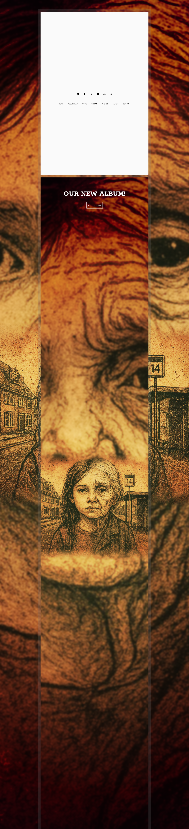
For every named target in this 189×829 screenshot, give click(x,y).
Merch (115, 104)
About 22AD (73, 104)
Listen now (94, 205)
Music (84, 104)
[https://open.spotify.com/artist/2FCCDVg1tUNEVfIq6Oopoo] (78, 94)
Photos (105, 104)
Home (61, 104)
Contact (126, 104)
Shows (94, 104)
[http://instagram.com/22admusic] (91, 94)
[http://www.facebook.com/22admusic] (84, 94)
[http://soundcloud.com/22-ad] (111, 94)
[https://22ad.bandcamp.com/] (104, 94)
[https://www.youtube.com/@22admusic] (98, 94)
